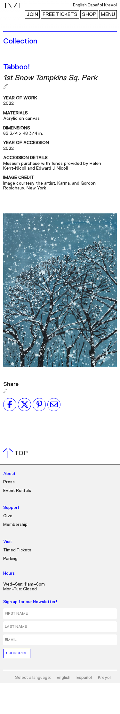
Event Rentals (17, 491)
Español (84, 678)
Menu (108, 14)
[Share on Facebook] (10, 404)
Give (7, 516)
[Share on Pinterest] (39, 404)
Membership (15, 525)
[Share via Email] (54, 404)
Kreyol (104, 678)
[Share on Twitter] (24, 404)
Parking (10, 559)
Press (9, 482)
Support (11, 508)
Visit (7, 542)
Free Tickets (60, 14)
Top (16, 453)
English (63, 678)
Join (32, 14)
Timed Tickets (17, 550)
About (9, 474)
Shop (89, 14)
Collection (20, 41)
